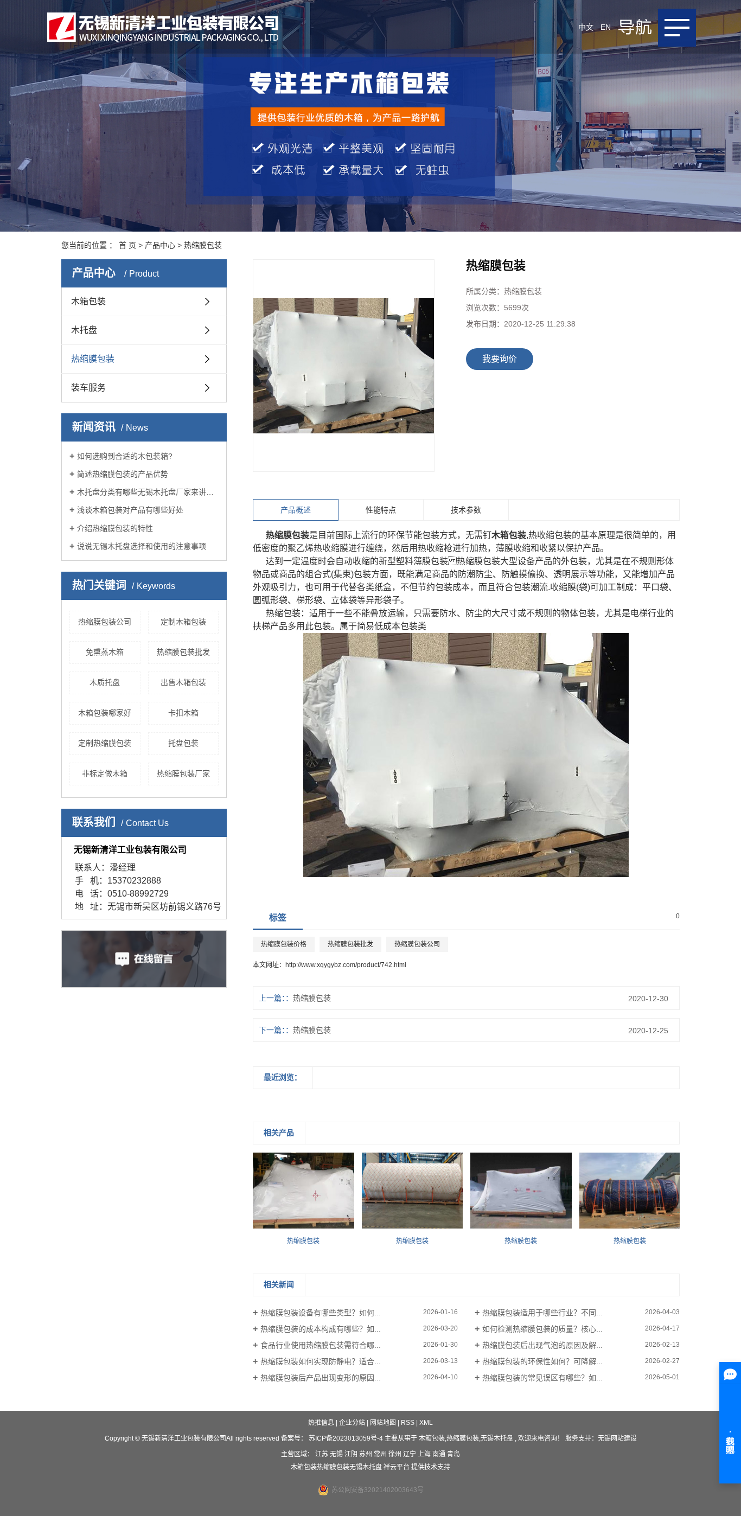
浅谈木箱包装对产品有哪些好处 (130, 510)
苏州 (366, 1454)
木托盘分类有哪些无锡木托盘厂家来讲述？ (148, 492)
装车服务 (88, 387)
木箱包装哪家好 (104, 712)
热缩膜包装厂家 (183, 773)
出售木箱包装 (183, 682)
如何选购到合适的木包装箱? (125, 456)
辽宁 (410, 1454)
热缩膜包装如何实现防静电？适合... (320, 1361)
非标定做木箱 (104, 773)
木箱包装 (88, 301)
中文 (585, 27)
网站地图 (384, 1423)
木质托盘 (105, 682)
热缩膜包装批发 (183, 652)
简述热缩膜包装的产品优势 (122, 474)
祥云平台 (397, 1467)
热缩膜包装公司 (104, 621)
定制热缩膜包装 (104, 743)
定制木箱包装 (183, 621)
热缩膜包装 (203, 245)
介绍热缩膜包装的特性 (115, 528)
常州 (381, 1454)
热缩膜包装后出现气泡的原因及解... (542, 1345)
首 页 (127, 245)
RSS (407, 1423)
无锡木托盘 (497, 1438)
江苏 (322, 1454)
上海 (425, 1454)
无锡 (337, 1454)
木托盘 (84, 330)
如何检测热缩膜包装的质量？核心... (542, 1329)
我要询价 (499, 358)
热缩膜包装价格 (283, 944)
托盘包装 (183, 743)
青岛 (453, 1454)
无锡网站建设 (617, 1438)
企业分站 (352, 1423)
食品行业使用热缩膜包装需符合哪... (320, 1345)
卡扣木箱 (183, 712)
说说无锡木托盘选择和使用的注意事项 (141, 546)
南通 (439, 1454)
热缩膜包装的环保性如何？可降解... (542, 1361)
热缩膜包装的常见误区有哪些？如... (542, 1377)
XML (426, 1423)
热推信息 (321, 1423)
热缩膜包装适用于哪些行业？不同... (542, 1312)
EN (606, 27)
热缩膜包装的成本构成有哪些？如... (320, 1329)
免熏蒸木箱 (105, 652)
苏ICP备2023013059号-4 (346, 1438)
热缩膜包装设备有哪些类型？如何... (320, 1312)
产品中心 (160, 245)
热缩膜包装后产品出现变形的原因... (320, 1377)
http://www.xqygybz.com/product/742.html (345, 965)
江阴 (351, 1454)
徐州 (395, 1454)
